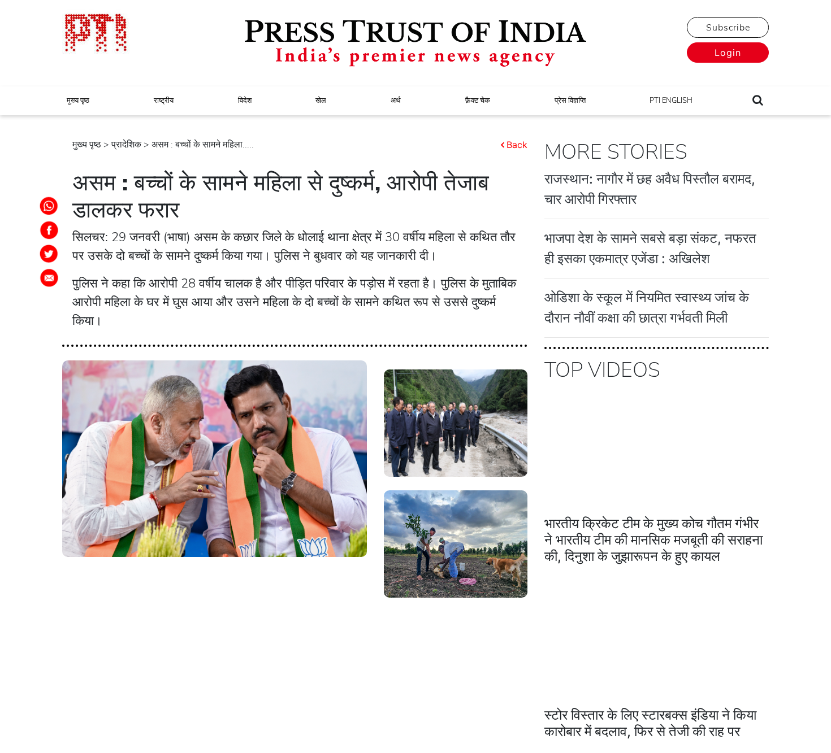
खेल (320, 100)
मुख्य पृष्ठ (78, 100)
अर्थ (396, 100)
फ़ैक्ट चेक (477, 100)
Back (517, 144)
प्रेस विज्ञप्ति (570, 100)
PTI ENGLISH (671, 100)
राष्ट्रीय (164, 100)
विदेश (245, 100)
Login (728, 52)
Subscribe (728, 27)
